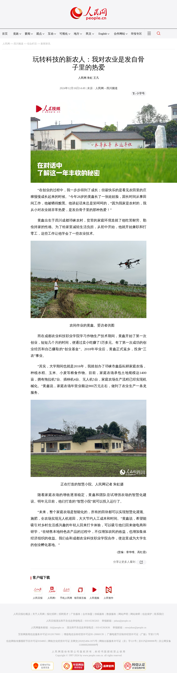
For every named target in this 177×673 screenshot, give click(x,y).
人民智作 (108, 598)
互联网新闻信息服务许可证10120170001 (39, 634)
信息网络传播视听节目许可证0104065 (26, 641)
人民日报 (38, 598)
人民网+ (52, 598)
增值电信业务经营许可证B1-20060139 (84, 634)
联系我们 (159, 614)
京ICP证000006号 (148, 641)
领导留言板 (80, 598)
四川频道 (18, 43)
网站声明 (123, 614)
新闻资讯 (45, 43)
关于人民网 (38, 614)
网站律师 (135, 614)
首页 (5, 33)
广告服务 (75, 614)
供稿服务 (99, 614)
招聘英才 (63, 614)
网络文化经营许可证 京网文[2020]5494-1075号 (72, 641)
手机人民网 (66, 598)
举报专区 (136, 33)
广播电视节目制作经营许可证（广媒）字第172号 (133, 634)
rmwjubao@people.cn (135, 627)
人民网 (6, 43)
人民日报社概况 (21, 614)
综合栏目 (32, 43)
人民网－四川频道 (106, 88)
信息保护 (147, 614)
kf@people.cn (57, 627)
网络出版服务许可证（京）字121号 (118, 641)
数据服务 (111, 614)
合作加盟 (87, 614)
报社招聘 (52, 614)
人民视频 (94, 598)
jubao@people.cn (122, 621)
